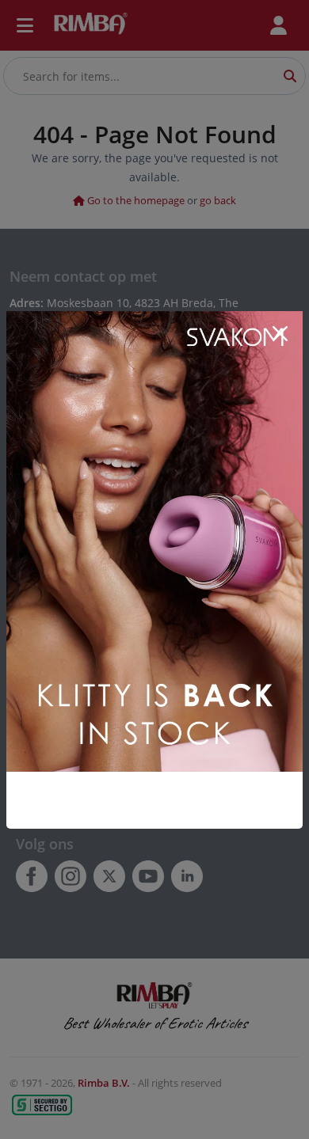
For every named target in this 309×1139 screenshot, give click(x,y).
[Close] (280, 334)
